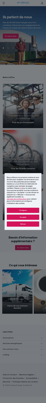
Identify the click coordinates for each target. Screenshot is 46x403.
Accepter (23, 217)
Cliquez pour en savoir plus (25, 188)
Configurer (23, 210)
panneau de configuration (17, 199)
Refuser (23, 224)
